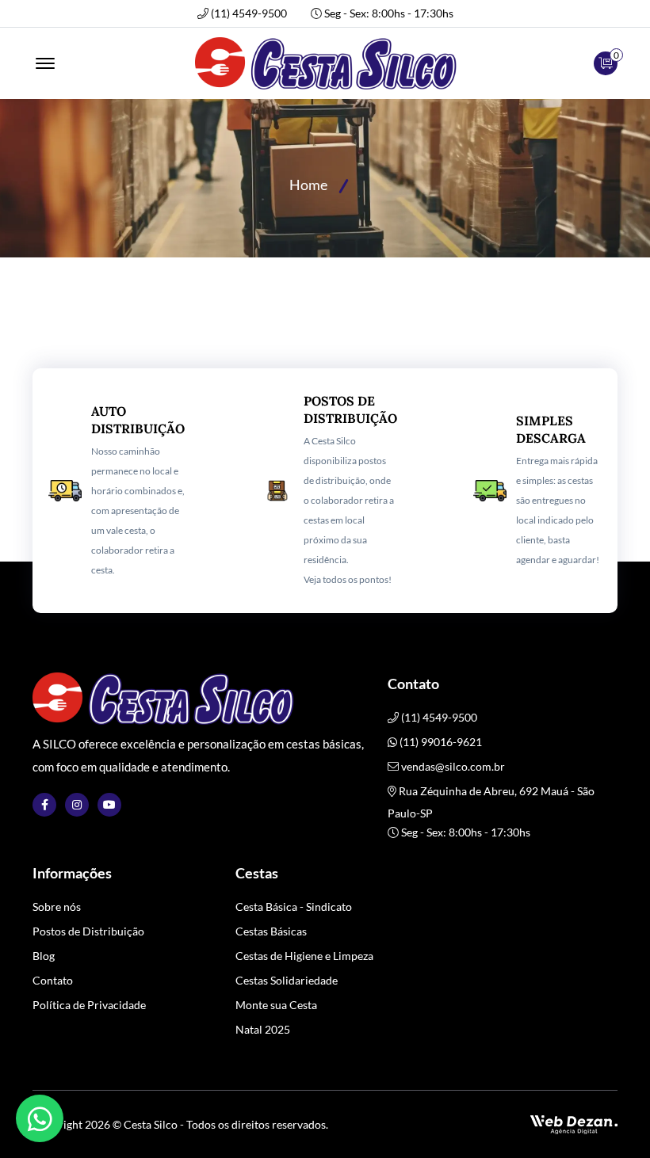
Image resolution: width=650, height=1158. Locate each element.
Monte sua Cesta (276, 1004)
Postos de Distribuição (88, 931)
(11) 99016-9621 (439, 742)
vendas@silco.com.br (453, 766)
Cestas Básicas (271, 931)
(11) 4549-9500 (249, 13)
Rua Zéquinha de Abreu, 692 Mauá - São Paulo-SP (491, 802)
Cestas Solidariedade (286, 980)
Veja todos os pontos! (348, 579)
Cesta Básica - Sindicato (293, 906)
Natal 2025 (262, 1029)
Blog (43, 955)
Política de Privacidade (89, 1004)
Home (308, 184)
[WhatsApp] (39, 1118)
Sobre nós (56, 906)
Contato (52, 980)
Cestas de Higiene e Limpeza (304, 955)
